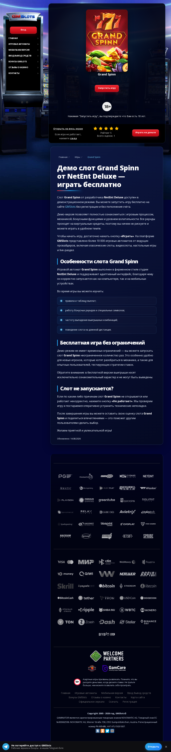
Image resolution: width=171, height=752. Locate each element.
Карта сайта (138, 697)
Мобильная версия (19, 49)
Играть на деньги (145, 132)
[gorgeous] (117, 128)
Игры (77, 157)
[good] (111, 128)
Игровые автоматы (19, 44)
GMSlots (70, 206)
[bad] (95, 128)
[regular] (106, 128)
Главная (13, 38)
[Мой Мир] (112, 731)
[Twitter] (107, 731)
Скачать (113, 701)
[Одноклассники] (103, 731)
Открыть (153, 746)
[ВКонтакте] (98, 731)
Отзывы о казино (18, 67)
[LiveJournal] (117, 731)
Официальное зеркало (92, 701)
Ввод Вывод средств (20, 55)
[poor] (101, 128)
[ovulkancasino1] (22, 102)
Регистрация (130, 701)
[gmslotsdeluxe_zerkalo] (27, 102)
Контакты (14, 73)
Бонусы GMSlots (18, 61)
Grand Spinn (94, 157)
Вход (23, 29)
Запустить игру (107, 87)
